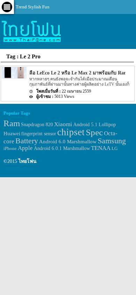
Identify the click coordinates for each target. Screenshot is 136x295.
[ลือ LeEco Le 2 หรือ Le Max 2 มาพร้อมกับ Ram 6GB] (14, 77)
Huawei (11, 133)
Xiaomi (63, 124)
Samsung (112, 140)
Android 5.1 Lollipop (94, 124)
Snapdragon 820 (37, 124)
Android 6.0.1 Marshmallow (62, 148)
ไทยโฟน (27, 161)
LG (115, 148)
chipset (71, 132)
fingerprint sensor (38, 133)
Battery (26, 141)
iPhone (10, 148)
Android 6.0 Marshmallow (68, 141)
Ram (11, 123)
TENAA (101, 148)
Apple (25, 148)
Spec (94, 132)
